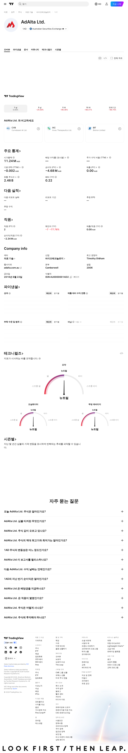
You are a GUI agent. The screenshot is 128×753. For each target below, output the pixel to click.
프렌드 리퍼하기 (88, 646)
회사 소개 (59, 686)
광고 (109, 659)
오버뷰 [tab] (7, 49)
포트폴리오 (39, 702)
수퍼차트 (38, 640)
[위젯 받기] (105, 58)
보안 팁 (58, 734)
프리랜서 (85, 681)
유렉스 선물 (60, 675)
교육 (83, 665)
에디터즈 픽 (86, 667)
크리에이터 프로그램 (90, 649)
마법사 (84, 678)
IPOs (37, 694)
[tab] (48, 293)
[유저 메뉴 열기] (106, 4)
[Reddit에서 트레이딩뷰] (20, 652)
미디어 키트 (60, 699)
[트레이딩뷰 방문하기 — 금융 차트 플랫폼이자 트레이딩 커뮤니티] (14, 96)
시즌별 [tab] (58, 49)
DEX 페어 (39, 662)
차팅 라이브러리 (113, 643)
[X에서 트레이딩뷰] (6, 647)
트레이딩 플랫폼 (113, 651)
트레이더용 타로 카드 (64, 710)
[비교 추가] (38, 129)
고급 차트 (111, 649)
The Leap (59, 665)
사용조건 (59, 720)
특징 (57, 640)
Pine (37, 665)
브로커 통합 (112, 662)
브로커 (58, 659)
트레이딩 (85, 662)
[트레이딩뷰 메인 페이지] (11, 4)
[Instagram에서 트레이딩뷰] (20, 647)
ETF (36, 651)
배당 (37, 691)
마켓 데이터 (60, 646)
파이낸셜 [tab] (17, 49)
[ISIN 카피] (71, 277)
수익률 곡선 (39, 704)
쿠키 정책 (59, 729)
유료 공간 (85, 683)
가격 (57, 643)
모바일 (37, 720)
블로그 (58, 691)
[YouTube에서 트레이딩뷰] (16, 647)
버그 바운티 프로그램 (64, 737)
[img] (63, 29)
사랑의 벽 (85, 643)
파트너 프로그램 (113, 665)
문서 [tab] (26, 49)
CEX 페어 (39, 659)
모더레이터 (86, 654)
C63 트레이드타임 (63, 713)
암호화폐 (38, 656)
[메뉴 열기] (5, 4)
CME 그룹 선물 (61, 672)
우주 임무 (59, 688)
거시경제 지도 (40, 710)
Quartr (15, 689)
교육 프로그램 (112, 667)
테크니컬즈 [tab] (47, 49)
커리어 (58, 697)
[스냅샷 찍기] (100, 58)
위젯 (109, 640)
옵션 (37, 707)
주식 (37, 648)
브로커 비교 (60, 662)
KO (99, 4)
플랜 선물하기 (61, 649)
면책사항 (59, 723)
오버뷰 (58, 656)
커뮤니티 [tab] (35, 49)
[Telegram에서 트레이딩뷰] (10, 652)
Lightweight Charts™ (115, 646)
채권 (37, 654)
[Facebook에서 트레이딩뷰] (10, 647)
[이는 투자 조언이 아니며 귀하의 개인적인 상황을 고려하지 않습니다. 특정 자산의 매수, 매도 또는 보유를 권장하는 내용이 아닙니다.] (39, 358)
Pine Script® (40, 713)
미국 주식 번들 (61, 678)
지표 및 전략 (87, 675)
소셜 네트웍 (86, 640)
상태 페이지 (60, 740)
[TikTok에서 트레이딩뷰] (16, 652)
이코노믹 (38, 686)
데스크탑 (38, 723)
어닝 (37, 688)
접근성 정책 (60, 731)
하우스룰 (85, 651)
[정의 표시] (13, 157)
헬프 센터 (59, 694)
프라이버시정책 (62, 726)
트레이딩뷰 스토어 (63, 707)
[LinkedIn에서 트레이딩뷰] (6, 652)
